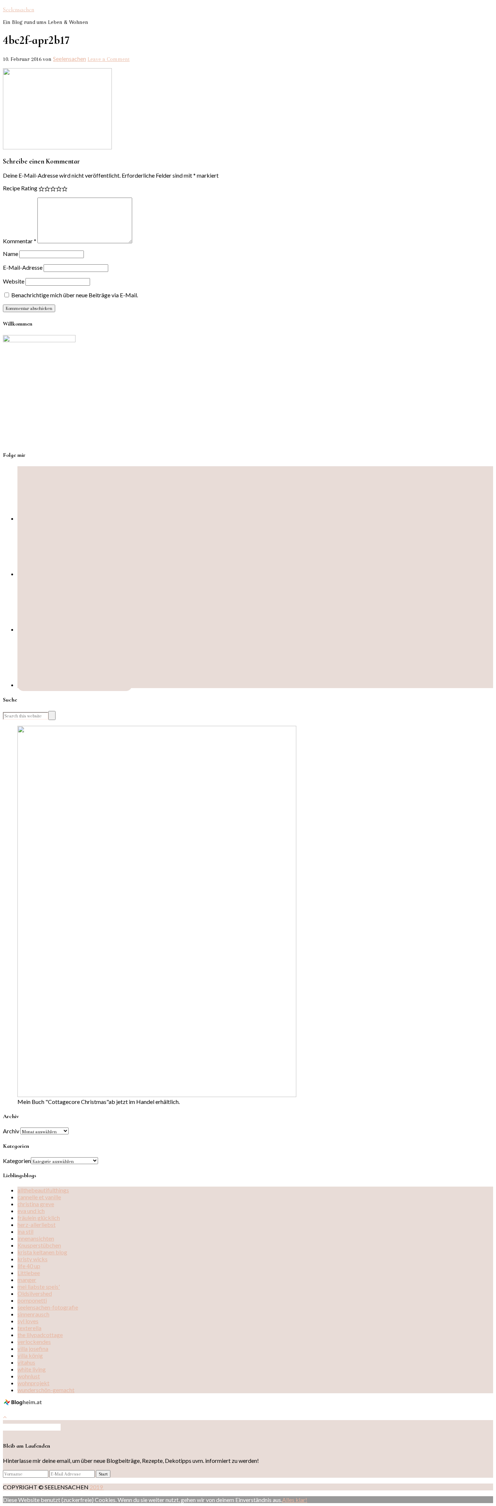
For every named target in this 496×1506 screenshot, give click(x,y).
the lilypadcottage (40, 1334)
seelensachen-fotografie (47, 1307)
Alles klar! (294, 1499)
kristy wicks (32, 1258)
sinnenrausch (33, 1314)
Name (10, 253)
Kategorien (17, 1160)
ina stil (25, 1231)
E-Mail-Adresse (22, 267)
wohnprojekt (33, 1382)
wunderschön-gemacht (45, 1389)
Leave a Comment (109, 59)
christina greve (35, 1203)
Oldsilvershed (34, 1293)
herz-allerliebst (36, 1224)
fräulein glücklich (38, 1217)
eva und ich (31, 1210)
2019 (97, 1487)
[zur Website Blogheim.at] (24, 1404)
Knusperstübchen (39, 1245)
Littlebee (28, 1272)
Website (13, 281)
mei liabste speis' (38, 1286)
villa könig (30, 1355)
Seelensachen (18, 9)
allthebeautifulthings (43, 1190)
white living (31, 1369)
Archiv (11, 1131)
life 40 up (28, 1265)
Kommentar (19, 240)
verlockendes (34, 1341)
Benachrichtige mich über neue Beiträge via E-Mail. (74, 294)
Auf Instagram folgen (34, 1427)
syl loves (27, 1320)
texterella (29, 1327)
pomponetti (32, 1300)
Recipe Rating (20, 188)
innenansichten (35, 1238)
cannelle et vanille (39, 1196)
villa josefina (32, 1348)
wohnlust (28, 1376)
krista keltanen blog (42, 1252)
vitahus (26, 1362)
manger (26, 1279)
